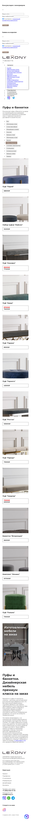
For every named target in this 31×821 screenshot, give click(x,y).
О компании (11, 92)
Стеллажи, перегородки (15, 81)
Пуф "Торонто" (9, 381)
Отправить (5, 25)
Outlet (9, 68)
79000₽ (7, 462)
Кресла (9, 78)
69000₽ (7, 502)
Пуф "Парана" (8, 343)
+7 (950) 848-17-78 (8, 61)
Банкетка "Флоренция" (13, 536)
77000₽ (7, 269)
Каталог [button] (10, 65)
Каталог (5, 774)
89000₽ (7, 267)
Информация (12, 94)
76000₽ (7, 309)
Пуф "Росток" (8, 420)
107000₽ (7, 578)
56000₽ (7, 540)
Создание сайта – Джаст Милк (11, 815)
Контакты (10, 95)
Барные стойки (12, 86)
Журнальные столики (14, 72)
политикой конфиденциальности (11, 19)
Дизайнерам (7, 783)
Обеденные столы (13, 69)
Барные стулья (12, 75)
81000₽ (7, 347)
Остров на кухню (12, 84)
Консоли (10, 74)
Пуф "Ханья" (8, 303)
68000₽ (7, 191)
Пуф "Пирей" (8, 187)
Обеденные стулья (13, 77)
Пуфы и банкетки (13, 80)
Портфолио (11, 90)
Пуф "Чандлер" (9, 496)
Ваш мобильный (7, 16)
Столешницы (11, 83)
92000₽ (7, 229)
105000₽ (7, 424)
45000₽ (7, 385)
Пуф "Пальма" (9, 612)
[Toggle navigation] (3, 62)
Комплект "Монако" (11, 574)
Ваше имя (5, 14)
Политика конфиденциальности (14, 758)
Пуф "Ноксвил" (9, 263)
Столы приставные (13, 71)
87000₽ (7, 307)
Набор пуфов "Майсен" (13, 225)
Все (8, 121)
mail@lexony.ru (8, 794)
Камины (9, 87)
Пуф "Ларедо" (9, 458)
